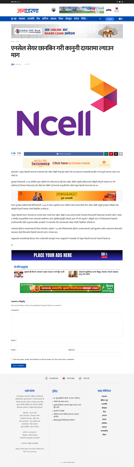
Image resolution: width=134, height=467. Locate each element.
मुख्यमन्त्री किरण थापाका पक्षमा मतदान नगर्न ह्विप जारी (44, 272)
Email (14, 350)
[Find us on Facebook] (117, 2)
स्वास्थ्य (53, 19)
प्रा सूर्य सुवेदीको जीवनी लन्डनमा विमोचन (67, 398)
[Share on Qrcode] (111, 154)
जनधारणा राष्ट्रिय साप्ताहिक (69, 462)
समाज (104, 419)
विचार (61, 19)
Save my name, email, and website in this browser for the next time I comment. (43, 359)
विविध (83, 19)
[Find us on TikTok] (122, 2)
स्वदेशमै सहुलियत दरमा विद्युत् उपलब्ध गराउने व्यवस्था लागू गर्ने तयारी (98, 273)
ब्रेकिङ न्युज (104, 400)
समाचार (22, 19)
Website (71, 350)
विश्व (38, 19)
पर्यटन (76, 19)
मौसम (104, 434)
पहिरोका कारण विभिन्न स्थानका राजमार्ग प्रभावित (66, 415)
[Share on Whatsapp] (106, 154)
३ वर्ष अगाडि (27, 64)
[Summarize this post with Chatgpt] (116, 154)
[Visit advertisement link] (85, 10)
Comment (15, 310)
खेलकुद (68, 19)
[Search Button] (100, 18)
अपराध (104, 415)
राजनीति (30, 19)
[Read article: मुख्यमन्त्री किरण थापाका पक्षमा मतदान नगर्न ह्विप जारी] (18, 274)
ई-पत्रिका (109, 19)
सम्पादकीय (104, 430)
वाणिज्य (45, 19)
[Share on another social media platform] (121, 154)
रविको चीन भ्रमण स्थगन (61, 401)
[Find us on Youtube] (119, 2)
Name (14, 340)
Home (12, 42)
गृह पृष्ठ (14, 19)
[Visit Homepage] (28, 9)
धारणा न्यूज (18, 64)
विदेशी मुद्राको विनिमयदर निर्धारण (64, 420)
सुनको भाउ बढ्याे (59, 410)
